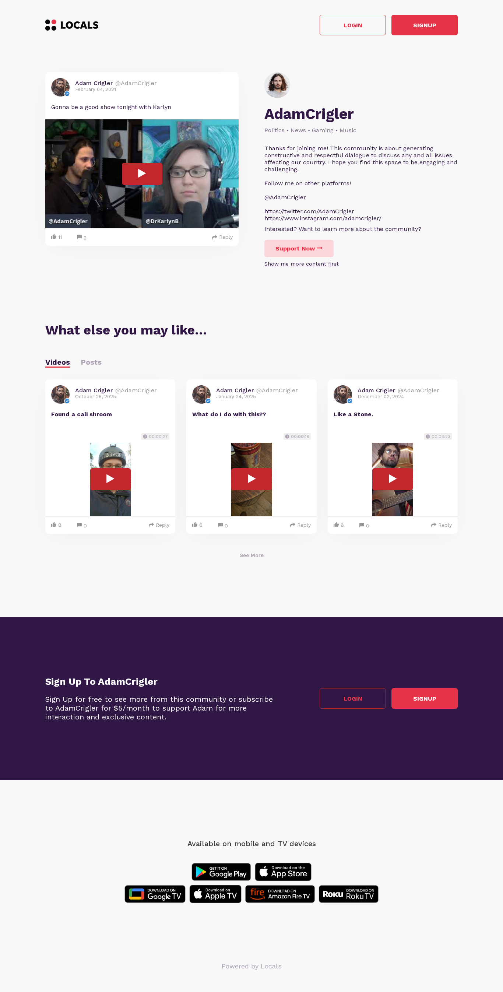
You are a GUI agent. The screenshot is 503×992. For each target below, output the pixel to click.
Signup (424, 25)
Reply (226, 237)
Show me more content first (301, 264)
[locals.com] (71, 25)
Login (353, 25)
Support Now (295, 248)
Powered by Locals (252, 966)
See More (252, 555)
